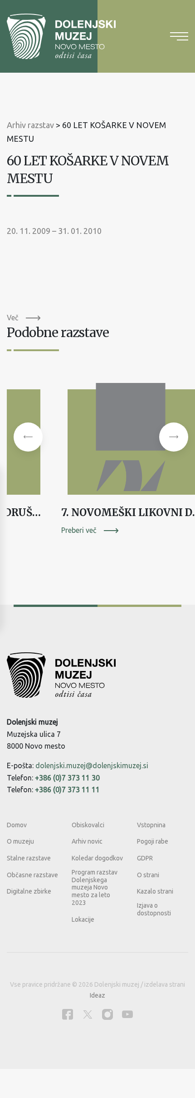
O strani (148, 875)
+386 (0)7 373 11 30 (67, 778)
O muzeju (20, 841)
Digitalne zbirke (29, 891)
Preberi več (78, 530)
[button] (28, 437)
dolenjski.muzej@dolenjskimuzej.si (91, 765)
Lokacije (83, 919)
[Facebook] (67, 1014)
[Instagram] (107, 1014)
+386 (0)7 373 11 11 (67, 789)
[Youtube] (127, 1014)
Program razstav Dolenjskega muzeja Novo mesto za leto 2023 (94, 887)
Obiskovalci (88, 825)
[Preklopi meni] (179, 36)
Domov (17, 825)
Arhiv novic (87, 841)
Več (12, 317)
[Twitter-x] (87, 1014)
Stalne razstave (29, 858)
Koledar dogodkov (97, 858)
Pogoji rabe (152, 841)
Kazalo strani (155, 891)
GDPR (145, 858)
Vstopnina (151, 825)
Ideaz (97, 995)
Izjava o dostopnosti (154, 909)
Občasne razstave (32, 875)
